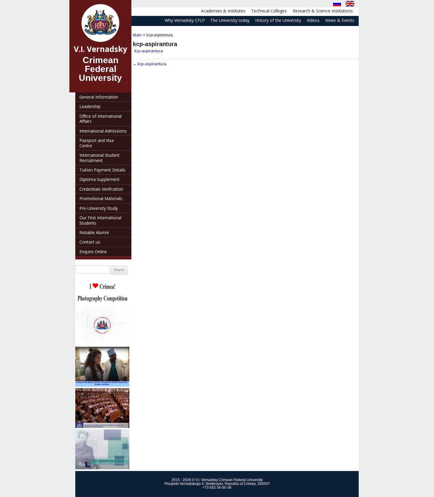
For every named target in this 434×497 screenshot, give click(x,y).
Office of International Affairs (100, 118)
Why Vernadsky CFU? (185, 20)
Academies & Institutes (223, 11)
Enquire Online (93, 251)
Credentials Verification (101, 189)
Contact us (89, 242)
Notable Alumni (94, 232)
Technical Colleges (269, 11)
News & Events (339, 20)
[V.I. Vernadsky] (100, 23)
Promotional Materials (100, 198)
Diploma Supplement (99, 179)
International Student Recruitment (99, 157)
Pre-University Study (98, 208)
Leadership (89, 106)
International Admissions (103, 131)
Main (137, 34)
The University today (229, 20)
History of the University (278, 20)
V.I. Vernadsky (100, 49)
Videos (313, 20)
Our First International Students (100, 220)
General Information (98, 97)
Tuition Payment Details (102, 170)
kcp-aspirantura (148, 50)
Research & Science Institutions (323, 11)
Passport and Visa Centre (96, 143)
